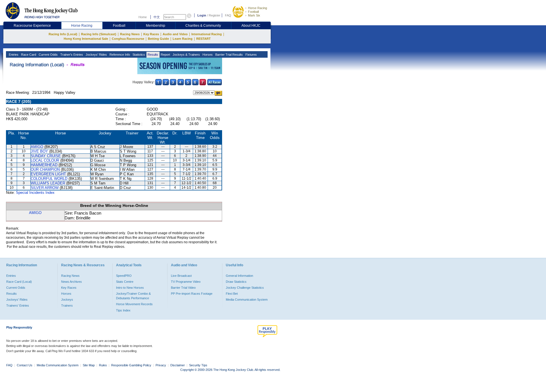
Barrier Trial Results (228, 54)
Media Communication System (247, 299)
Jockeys (67, 299)
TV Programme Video (185, 281)
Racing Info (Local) (63, 34)
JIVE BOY (39, 151)
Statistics (138, 54)
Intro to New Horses (130, 287)
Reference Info (119, 54)
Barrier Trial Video (183, 287)
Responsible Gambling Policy (131, 365)
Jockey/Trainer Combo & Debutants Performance (133, 296)
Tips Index (123, 310)
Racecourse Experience (32, 26)
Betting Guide (158, 38)
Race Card (28, 54)
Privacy (161, 365)
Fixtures (251, 54)
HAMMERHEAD (44, 165)
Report (165, 54)
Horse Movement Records (134, 304)
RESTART (203, 38)
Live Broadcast (181, 275)
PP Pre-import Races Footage (191, 293)
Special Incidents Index (35, 192)
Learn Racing (183, 38)
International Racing (206, 34)
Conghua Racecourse (128, 38)
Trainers (67, 305)
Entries (13, 54)
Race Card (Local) (19, 281)
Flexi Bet (232, 293)
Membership (155, 26)
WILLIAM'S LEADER (48, 183)
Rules (103, 365)
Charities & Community (203, 26)
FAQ (228, 15)
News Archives (71, 281)
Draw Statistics (236, 281)
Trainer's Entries (71, 54)
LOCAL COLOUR (45, 160)
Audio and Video (175, 34)
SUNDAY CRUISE (46, 156)
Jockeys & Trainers (186, 54)
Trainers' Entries (17, 305)
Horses (207, 54)
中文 (157, 17)
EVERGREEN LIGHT (48, 174)
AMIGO (37, 147)
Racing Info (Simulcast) (98, 34)
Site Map (89, 365)
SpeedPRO (124, 275)
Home (142, 17)
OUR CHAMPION (45, 169)
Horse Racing (257, 8)
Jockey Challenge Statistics (245, 287)
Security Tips (198, 365)
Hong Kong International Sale (86, 38)
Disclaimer (177, 365)
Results (152, 54)
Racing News (130, 34)
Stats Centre (124, 281)
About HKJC (250, 26)
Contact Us (24, 365)
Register (214, 15)
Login (201, 15)
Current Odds (48, 54)
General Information (239, 275)
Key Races (151, 34)
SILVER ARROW (45, 188)
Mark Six (254, 15)
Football (253, 11)
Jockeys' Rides (96, 54)
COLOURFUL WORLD (49, 178)
